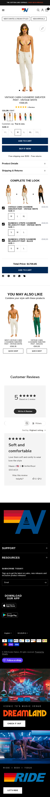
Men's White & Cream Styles (16, 19)
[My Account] (42, 10)
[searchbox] (14, 423)
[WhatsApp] (19, 276)
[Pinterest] (14, 276)
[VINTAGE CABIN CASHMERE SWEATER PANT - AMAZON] (30, 117)
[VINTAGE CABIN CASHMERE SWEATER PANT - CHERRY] (20, 117)
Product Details (10, 163)
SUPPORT (9, 548)
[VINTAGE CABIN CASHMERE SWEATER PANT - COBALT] (25, 117)
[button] (14, 723)
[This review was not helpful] (38, 479)
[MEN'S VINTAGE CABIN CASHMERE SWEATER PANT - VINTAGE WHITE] (13, 320)
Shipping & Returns (12, 170)
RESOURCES (11, 557)
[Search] (38, 10)
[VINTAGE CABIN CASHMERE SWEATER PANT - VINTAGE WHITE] (10, 117)
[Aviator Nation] (25, 699)
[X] (9, 276)
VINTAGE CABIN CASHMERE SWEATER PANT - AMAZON (36, 342)
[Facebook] (3, 276)
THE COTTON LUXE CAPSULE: (25, 2)
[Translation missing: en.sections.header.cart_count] (46, 10)
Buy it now (25, 149)
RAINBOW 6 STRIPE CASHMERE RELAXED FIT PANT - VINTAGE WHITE (28, 224)
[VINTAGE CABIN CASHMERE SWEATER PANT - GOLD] (15, 117)
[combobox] (34, 430)
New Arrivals (39, 19)
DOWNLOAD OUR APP (13, 597)
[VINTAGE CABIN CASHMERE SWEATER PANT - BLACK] (4, 117)
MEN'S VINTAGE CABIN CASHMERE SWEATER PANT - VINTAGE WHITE (13, 342)
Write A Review (25, 411)
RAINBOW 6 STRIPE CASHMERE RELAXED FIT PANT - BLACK (28, 240)
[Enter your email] (45, 582)
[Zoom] (42, 28)
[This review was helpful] (34, 479)
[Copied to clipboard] (25, 276)
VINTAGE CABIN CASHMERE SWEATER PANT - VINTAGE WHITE (28, 208)
